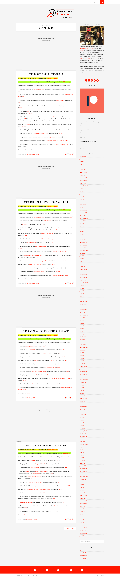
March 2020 (82, 363)
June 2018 (82, 420)
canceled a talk (36, 228)
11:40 (63, 357)
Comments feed (84, 555)
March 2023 (82, 266)
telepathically (51, 137)
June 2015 (82, 517)
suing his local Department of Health (33, 255)
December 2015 (83, 501)
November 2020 (83, 342)
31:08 (59, 482)
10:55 (55, 230)
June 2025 (82, 194)
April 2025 (82, 199)
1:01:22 (64, 137)
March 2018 (82, 428)
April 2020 (82, 361)
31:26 (51, 242)
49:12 (36, 257)
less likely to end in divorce (39, 371)
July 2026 (82, 159)
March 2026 (82, 169)
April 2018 (82, 425)
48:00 (66, 130)
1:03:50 (58, 271)
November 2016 (83, 471)
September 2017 (84, 444)
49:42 (57, 384)
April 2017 (82, 457)
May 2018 (82, 422)
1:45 (23, 96)
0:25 (58, 460)
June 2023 (82, 258)
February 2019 (83, 398)
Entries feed (83, 553)
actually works (34, 375)
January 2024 (83, 239)
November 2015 (83, 503)
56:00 (60, 133)
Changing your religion (26, 502)
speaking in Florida (30, 346)
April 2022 (82, 296)
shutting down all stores (47, 233)
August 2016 (83, 479)
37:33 (25, 119)
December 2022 (83, 274)
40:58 (20, 248)
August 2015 (83, 511)
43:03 (47, 493)
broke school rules (35, 357)
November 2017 (83, 439)
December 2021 (83, 307)
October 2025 (83, 183)
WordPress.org (83, 558)
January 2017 (83, 466)
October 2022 (83, 280)
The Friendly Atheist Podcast (33, 154)
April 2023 (82, 264)
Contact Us (46, 2)
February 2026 (83, 172)
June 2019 (82, 387)
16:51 (66, 360)
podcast (82, 50)
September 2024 (84, 218)
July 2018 (82, 417)
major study (44, 471)
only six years (40, 364)
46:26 (24, 380)
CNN (81, 58)
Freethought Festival (39, 89)
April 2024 (82, 231)
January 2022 (83, 304)
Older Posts (70, 528)
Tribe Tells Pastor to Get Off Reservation (90, 147)
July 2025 (82, 191)
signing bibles (32, 460)
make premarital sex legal (35, 482)
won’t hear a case (35, 467)
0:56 (44, 346)
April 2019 (82, 393)
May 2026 (82, 164)
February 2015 (83, 527)
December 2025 (83, 177)
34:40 (67, 371)
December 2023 (83, 242)
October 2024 (83, 215)
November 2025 (83, 180)
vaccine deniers (36, 473)
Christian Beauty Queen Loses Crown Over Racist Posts (92, 129)
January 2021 (83, 336)
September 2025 (84, 186)
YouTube (29, 150)
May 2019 (82, 390)
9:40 (20, 102)
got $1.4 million (30, 268)
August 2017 (83, 447)
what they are (47, 221)
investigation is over (39, 271)
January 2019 (83, 401)
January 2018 (83, 433)
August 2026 (83, 156)
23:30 (57, 364)
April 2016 (82, 490)
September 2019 (84, 379)
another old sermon (51, 106)
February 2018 (83, 431)
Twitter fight (32, 350)
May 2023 (82, 261)
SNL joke (52, 360)
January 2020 (83, 369)
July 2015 (82, 514)
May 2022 (82, 293)
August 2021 (83, 317)
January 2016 (83, 498)
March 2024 (82, 234)
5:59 (60, 353)
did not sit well (32, 384)
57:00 (53, 264)
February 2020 (83, 366)
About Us (23, 2)
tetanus (27, 471)
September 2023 (84, 250)
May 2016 (82, 487)
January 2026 (83, 175)
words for (57, 275)
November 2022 (83, 277)
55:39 (24, 389)
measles (37, 471)
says (28, 111)
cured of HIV (41, 493)
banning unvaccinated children (40, 133)
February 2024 (83, 237)
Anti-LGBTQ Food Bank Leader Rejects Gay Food (91, 136)
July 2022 (82, 288)
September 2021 (84, 315)
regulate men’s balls (50, 368)
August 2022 (83, 285)
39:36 (60, 489)
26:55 (32, 479)
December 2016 (83, 468)
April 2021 (82, 328)
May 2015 (82, 519)
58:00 (55, 511)
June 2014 (82, 536)
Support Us (32, 2)
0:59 (69, 221)
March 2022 (82, 299)
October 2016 (83, 474)
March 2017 (82, 460)
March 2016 (82, 492)
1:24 (20, 91)
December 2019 (83, 371)
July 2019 (82, 385)
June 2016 (82, 484)
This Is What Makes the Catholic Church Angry (46, 331)
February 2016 (83, 495)
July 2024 (82, 223)
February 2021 (83, 334)
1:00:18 (63, 268)
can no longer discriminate (62, 144)
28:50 (58, 368)
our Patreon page (52, 78)
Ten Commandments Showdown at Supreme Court (91, 122)
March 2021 (82, 331)
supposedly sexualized (46, 261)
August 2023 (83, 253)
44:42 (54, 498)
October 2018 (83, 409)
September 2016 (84, 476)
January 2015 (83, 530)
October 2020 (83, 344)
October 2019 (83, 377)
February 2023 (83, 269)
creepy (28, 124)
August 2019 (83, 382)
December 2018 (83, 404)
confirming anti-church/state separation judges (38, 489)
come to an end (44, 130)
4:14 (64, 464)
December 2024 (83, 210)
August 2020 (83, 350)
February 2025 (83, 204)
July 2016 (82, 482)
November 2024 (83, 212)
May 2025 (82, 196)
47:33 (66, 252)
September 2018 (84, 412)
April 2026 (82, 167)
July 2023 (82, 256)
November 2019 (83, 374)
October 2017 (83, 441)
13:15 (52, 473)
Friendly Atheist (84, 48)
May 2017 (82, 455)
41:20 (46, 375)
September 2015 (84, 509)
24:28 (59, 239)
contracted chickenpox (58, 252)
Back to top (99, 575)
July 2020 (82, 352)
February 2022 (83, 301)
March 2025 (82, 202)
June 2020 (82, 355)
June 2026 (82, 161)
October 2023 (83, 247)
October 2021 (83, 312)
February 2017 (83, 463)
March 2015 (82, 525)
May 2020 (82, 358)
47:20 (64, 502)
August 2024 (83, 221)
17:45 (30, 113)
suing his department (38, 486)
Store (39, 2)
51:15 (64, 261)
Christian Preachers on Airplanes (88, 141)
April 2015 (82, 522)
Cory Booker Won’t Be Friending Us (46, 74)
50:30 (25, 508)
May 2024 (82, 229)
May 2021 (82, 326)
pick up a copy (67, 82)
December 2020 (83, 339)
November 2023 (83, 245)
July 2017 (82, 449)
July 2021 (82, 320)
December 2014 (83, 533)
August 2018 (83, 414)
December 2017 (83, 436)
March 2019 (82, 396)
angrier (36, 360)
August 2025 (83, 188)
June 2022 (82, 291)
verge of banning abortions (36, 264)
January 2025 (83, 207)
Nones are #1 (25, 224)
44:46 (23, 126)
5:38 (66, 467)
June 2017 (82, 452)
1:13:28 (66, 275)
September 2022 (84, 282)
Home (17, 2)
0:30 (71, 217)
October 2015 (83, 506)
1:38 (63, 350)
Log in (81, 550)
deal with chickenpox (40, 246)
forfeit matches (58, 506)
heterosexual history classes (49, 239)
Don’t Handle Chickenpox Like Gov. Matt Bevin (46, 202)
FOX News (87, 58)
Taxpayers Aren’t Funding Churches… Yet (46, 445)
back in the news (31, 242)
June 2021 (82, 323)
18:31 (26, 235)
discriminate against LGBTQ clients (55, 141)
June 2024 (82, 226)
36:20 (69, 486)
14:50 (20, 108)
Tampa (37, 464)
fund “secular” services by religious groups (59, 378)
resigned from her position (35, 477)
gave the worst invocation (48, 117)
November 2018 (83, 406)
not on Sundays (60, 100)
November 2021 (83, 309)
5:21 (43, 224)
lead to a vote (46, 353)
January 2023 (83, 272)
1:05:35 (67, 141)
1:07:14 (29, 146)
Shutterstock (27, 515)
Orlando (43, 464)
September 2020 (84, 347)
